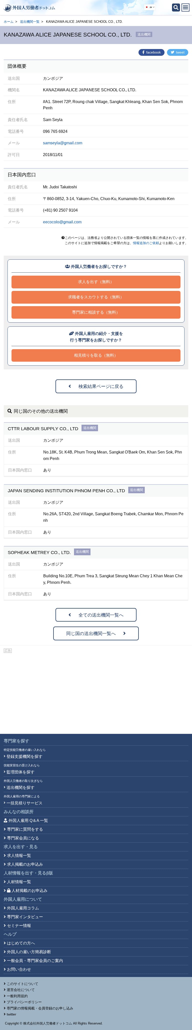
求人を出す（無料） (96, 282)
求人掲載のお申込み (25, 864)
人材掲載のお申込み (30, 890)
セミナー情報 (19, 925)
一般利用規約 (17, 996)
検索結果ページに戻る (101, 386)
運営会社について (21, 990)
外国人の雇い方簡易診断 (29, 952)
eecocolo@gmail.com (62, 222)
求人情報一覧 (19, 855)
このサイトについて (22, 984)
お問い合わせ (19, 969)
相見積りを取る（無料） (96, 355)
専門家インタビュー (25, 917)
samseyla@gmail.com (62, 143)
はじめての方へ (21, 943)
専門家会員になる (23, 838)
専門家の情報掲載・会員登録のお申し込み (40, 1008)
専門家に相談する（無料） (96, 312)
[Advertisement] (96, 691)
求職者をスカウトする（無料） (96, 297)
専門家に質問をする (25, 829)
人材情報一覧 (19, 882)
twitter (11, 1014)
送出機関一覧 (30, 22)
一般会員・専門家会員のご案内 (35, 960)
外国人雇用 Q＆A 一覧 (28, 820)
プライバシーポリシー (24, 1002)
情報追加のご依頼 (146, 243)
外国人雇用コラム (23, 908)
